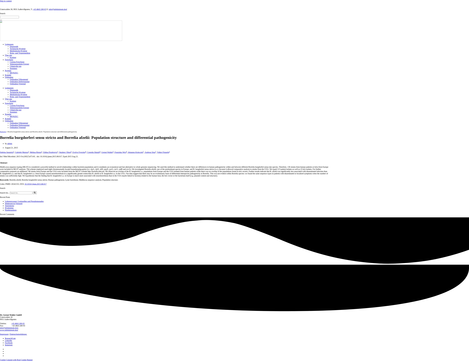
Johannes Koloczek (135, 152)
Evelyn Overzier (79, 152)
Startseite (3, 132)
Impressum (4, 334)
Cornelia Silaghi (93, 152)
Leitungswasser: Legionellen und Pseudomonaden (24, 201)
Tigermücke (9, 206)
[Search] (35, 192)
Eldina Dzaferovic (50, 152)
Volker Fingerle (163, 152)
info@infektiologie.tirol (58, 9)
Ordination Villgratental (19, 79)
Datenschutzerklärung (18, 334)
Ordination (9, 77)
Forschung (9, 60)
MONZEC (14, 73)
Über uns (8, 55)
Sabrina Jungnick (6, 152)
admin (9, 144)
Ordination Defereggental (19, 82)
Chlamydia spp (15, 66)
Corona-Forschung (17, 62)
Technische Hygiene (18, 49)
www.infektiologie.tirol (9, 330)
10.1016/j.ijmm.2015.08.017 (36, 184)
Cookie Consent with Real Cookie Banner (16, 360)
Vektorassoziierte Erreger (19, 64)
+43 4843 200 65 (39, 9)
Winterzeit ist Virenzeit (13, 204)
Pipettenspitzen (10, 210)
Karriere (13, 57)
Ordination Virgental (18, 84)
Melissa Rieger (35, 152)
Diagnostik (14, 46)
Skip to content (6, 1)
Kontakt (8, 75)
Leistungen (9, 44)
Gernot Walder (107, 152)
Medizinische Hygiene (18, 51)
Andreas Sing (150, 152)
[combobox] (9, 17)
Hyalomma (9, 208)
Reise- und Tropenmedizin (20, 53)
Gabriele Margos (21, 152)
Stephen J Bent (65, 152)
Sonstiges (13, 68)
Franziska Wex (120, 152)
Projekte (8, 71)
